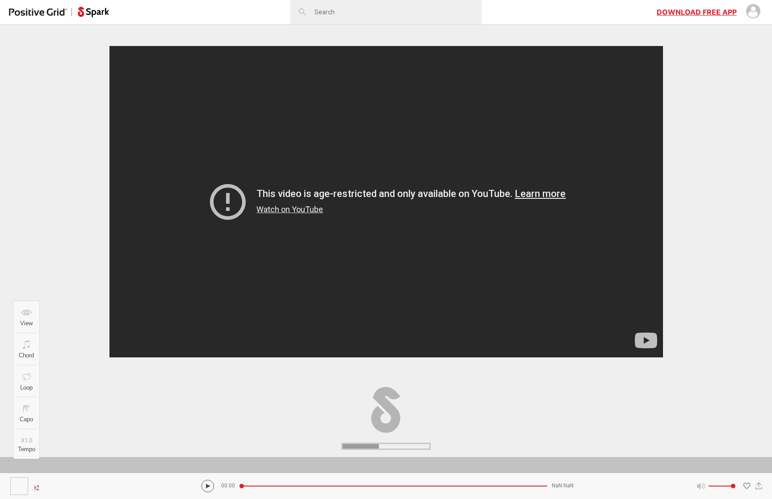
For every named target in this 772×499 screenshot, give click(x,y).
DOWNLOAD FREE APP (697, 12)
